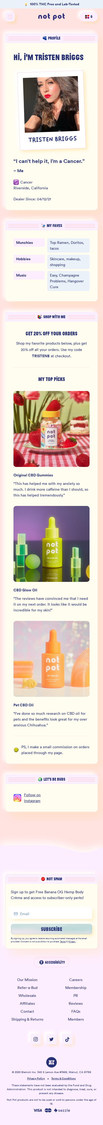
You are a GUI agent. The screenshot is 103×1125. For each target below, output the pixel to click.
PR (75, 995)
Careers (75, 980)
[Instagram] (38, 1039)
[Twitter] (54, 1039)
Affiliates (27, 1003)
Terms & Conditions (63, 1079)
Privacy (71, 941)
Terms (63, 941)
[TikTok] (67, 1039)
